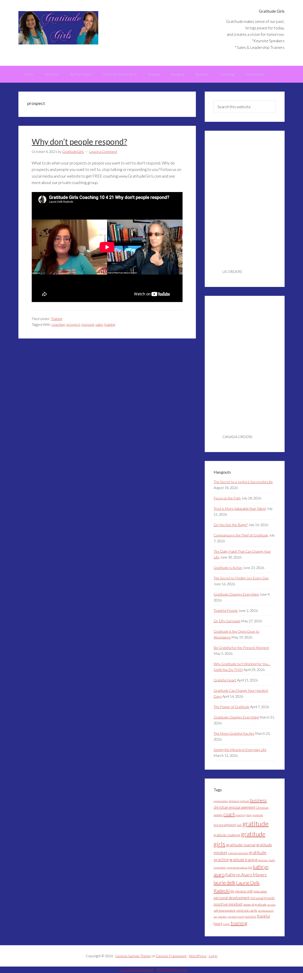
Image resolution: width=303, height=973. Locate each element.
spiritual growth (236, 916)
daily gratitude (254, 815)
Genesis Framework (171, 956)
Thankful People (226, 610)
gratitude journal (241, 844)
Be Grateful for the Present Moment (241, 647)
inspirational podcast (237, 867)
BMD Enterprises (172, 969)
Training (56, 318)
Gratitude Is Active (228, 567)
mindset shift (244, 891)
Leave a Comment (103, 151)
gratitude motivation (238, 853)
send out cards (246, 910)
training (109, 324)
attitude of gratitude (239, 801)
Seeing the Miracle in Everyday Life (240, 749)
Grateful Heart (225, 680)
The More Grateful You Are (234, 733)
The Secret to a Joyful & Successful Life (243, 482)
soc (215, 916)
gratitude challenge (227, 835)
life (232, 891)
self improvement (225, 910)
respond (87, 324)
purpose (271, 904)
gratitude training (243, 859)
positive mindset (228, 904)
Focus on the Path (227, 498)
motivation (260, 891)
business (258, 800)
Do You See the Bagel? (231, 525)
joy (250, 867)
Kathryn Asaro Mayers (246, 874)
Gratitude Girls (58, 27)
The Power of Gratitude (232, 707)
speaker (222, 916)
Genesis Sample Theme (133, 956)
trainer (226, 924)
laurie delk (225, 882)
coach (229, 814)
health (272, 860)
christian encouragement (234, 807)
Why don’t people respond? (79, 141)
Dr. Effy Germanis (227, 621)
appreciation (221, 801)
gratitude (256, 823)
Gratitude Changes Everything (236, 594)
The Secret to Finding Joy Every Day (241, 578)
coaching (58, 324)
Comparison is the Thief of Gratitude (241, 535)
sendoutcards (265, 910)
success (250, 916)
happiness (263, 860)
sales (99, 324)
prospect (73, 324)
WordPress (198, 956)
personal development (232, 897)
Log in (213, 956)
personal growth (262, 898)
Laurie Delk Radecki (137, 969)
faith (239, 825)
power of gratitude (254, 904)
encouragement (225, 825)
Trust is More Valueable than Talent (240, 508)
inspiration (220, 867)
